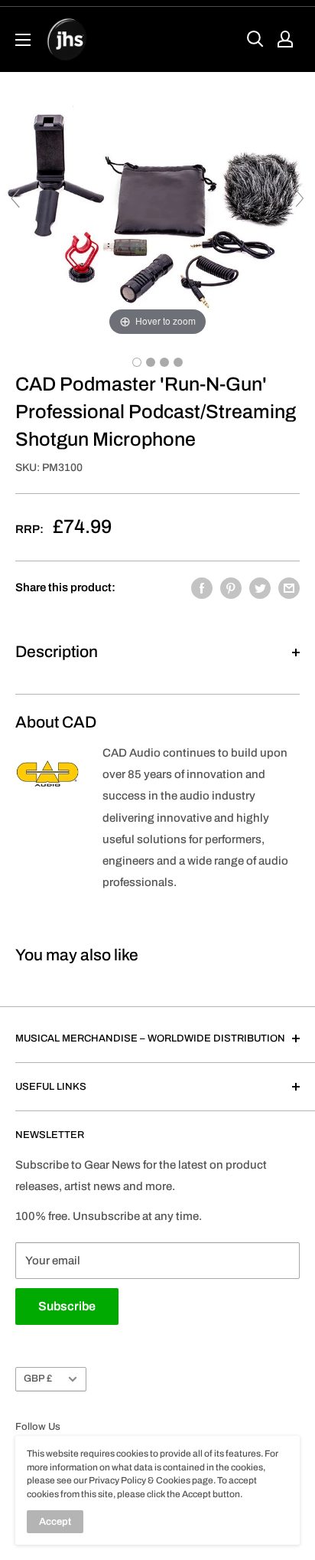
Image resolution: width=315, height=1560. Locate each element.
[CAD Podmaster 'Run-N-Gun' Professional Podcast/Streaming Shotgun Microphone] (136, 362)
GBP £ (38, 1378)
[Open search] (255, 39)
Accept (55, 1521)
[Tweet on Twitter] (260, 588)
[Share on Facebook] (202, 588)
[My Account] (285, 39)
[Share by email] (289, 588)
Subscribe (67, 1306)
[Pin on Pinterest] (231, 588)
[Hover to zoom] (157, 205)
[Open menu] (23, 40)
